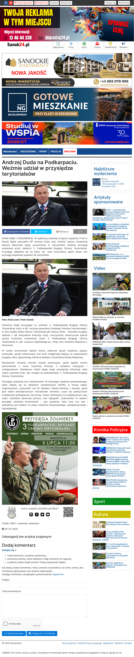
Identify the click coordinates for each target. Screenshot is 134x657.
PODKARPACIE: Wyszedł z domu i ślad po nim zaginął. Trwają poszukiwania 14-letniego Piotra (118, 440)
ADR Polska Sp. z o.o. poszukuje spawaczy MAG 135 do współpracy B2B (117, 256)
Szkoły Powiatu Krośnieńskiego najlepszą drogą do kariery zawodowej (117, 247)
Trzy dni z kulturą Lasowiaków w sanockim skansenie (117, 555)
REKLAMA (70, 151)
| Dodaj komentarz (15, 633)
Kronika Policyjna (111, 429)
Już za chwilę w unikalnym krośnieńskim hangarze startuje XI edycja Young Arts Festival (117, 227)
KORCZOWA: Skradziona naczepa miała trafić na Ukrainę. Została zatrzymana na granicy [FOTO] (110, 484)
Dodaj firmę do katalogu (90, 643)
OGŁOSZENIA (28, 151)
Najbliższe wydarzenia (105, 171)
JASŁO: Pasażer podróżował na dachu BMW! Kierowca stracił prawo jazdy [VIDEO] (116, 472)
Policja (97, 47)
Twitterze (42, 231)
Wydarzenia (110, 47)
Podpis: (6, 580)
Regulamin (108, 643)
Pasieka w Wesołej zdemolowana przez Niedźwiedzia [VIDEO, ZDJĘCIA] (108, 392)
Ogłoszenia (58, 47)
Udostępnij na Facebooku (18, 231)
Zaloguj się (110, 2)
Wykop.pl (64, 231)
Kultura (101, 514)
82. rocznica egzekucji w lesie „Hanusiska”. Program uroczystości (118, 546)
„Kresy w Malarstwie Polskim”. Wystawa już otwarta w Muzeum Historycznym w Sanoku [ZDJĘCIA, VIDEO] (110, 536)
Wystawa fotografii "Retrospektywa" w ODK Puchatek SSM (113, 183)
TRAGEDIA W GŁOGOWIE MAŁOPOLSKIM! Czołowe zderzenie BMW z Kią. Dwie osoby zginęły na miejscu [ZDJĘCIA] (111, 461)
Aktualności (66, 3)
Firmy (71, 47)
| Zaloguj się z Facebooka (43, 633)
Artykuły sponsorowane (108, 199)
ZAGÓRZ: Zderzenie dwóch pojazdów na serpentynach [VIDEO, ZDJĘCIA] (109, 367)
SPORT (43, 151)
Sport (84, 47)
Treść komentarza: (11, 591)
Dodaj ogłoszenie (24, 3)
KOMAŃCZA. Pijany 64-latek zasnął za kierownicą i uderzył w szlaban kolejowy (118, 450)
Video (99, 268)
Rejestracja (124, 2)
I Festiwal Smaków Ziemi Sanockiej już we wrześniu (117, 523)
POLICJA (56, 151)
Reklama (54, 3)
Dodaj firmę (42, 3)
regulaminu (58, 574)
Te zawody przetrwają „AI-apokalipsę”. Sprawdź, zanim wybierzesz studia (117, 236)
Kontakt (128, 643)
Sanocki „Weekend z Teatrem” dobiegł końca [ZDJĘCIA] (116, 565)
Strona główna (69, 643)
